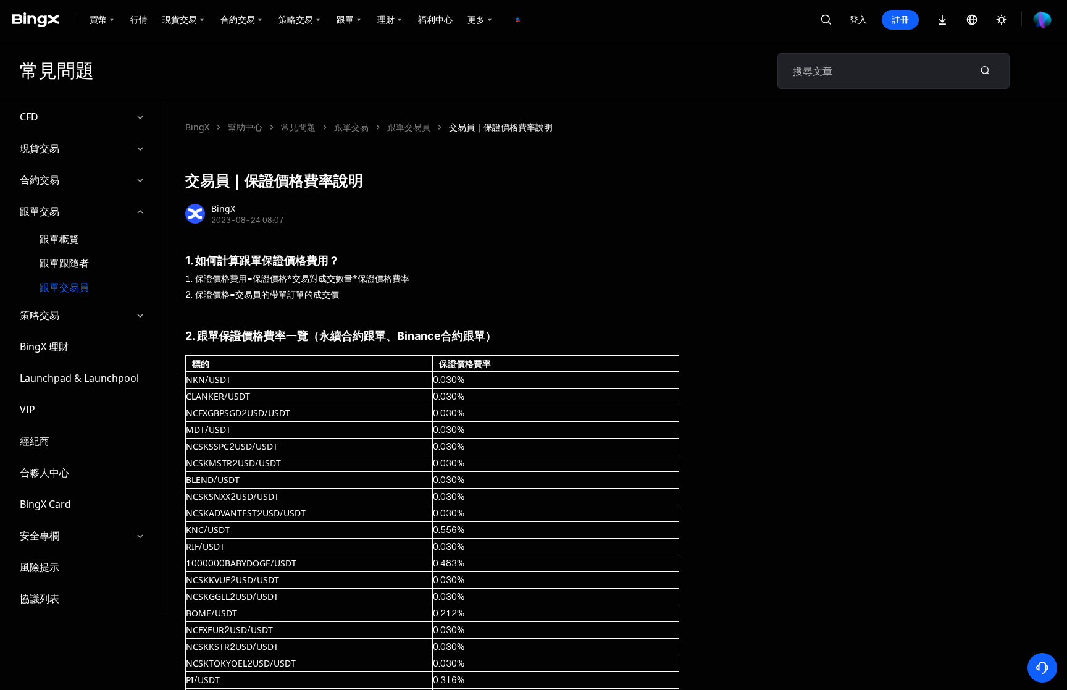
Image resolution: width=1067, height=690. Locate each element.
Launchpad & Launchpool (79, 378)
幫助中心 (245, 127)
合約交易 (39, 180)
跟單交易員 (64, 287)
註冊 (900, 19)
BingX (197, 127)
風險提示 (39, 567)
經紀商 (34, 441)
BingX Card (45, 504)
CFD (29, 117)
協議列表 (39, 598)
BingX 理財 (44, 346)
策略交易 (39, 315)
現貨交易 (39, 148)
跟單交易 (39, 211)
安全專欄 (39, 535)
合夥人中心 (44, 472)
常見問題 (298, 127)
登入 (858, 19)
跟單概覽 (59, 239)
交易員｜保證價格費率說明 (501, 127)
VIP (27, 409)
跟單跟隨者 (64, 263)
